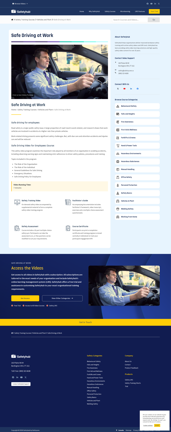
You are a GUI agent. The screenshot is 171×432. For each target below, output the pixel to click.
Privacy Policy (137, 430)
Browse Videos (20, 3)
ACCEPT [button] (157, 425)
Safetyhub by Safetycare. (31, 430)
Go (154, 19)
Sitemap (128, 430)
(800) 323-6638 (123, 73)
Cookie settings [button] (148, 425)
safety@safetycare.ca (126, 71)
